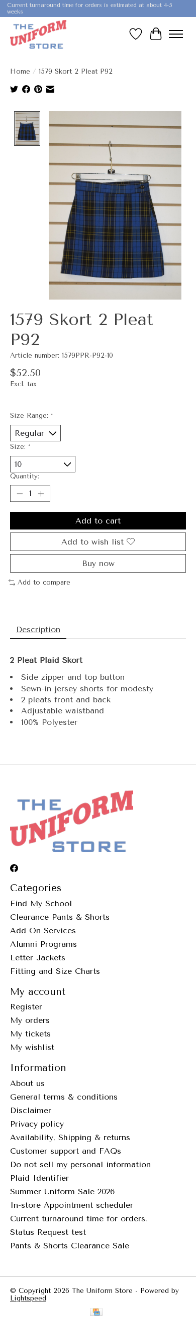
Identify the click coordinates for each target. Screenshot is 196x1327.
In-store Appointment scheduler (71, 1205)
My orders (30, 1020)
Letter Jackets (37, 957)
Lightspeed (28, 1298)
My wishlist (32, 1047)
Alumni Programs (43, 944)
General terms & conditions (64, 1097)
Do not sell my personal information (80, 1164)
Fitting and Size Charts (55, 971)
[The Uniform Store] (38, 34)
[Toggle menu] (176, 34)
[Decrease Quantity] (19, 493)
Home (20, 71)
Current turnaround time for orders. (78, 1218)
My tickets (30, 1033)
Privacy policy (37, 1124)
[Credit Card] (96, 1312)
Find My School (41, 903)
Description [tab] (38, 629)
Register (26, 1006)
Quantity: (24, 476)
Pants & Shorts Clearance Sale (69, 1245)
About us (27, 1083)
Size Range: (31, 415)
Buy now (98, 563)
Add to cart (98, 520)
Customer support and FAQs (65, 1151)
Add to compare (44, 582)
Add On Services (43, 930)
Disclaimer (30, 1110)
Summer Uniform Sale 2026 (62, 1191)
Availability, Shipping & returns (70, 1137)
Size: (20, 446)
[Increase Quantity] (40, 493)
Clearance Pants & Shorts (60, 917)
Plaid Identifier (39, 1178)
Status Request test (48, 1232)
